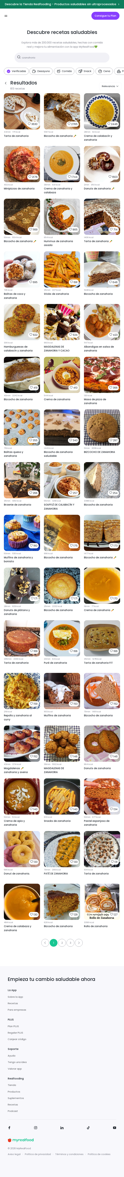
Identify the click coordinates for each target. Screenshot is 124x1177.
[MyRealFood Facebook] (9, 1128)
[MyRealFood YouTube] (114, 1128)
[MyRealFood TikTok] (88, 1128)
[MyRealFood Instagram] (35, 1128)
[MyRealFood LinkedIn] (62, 1128)
